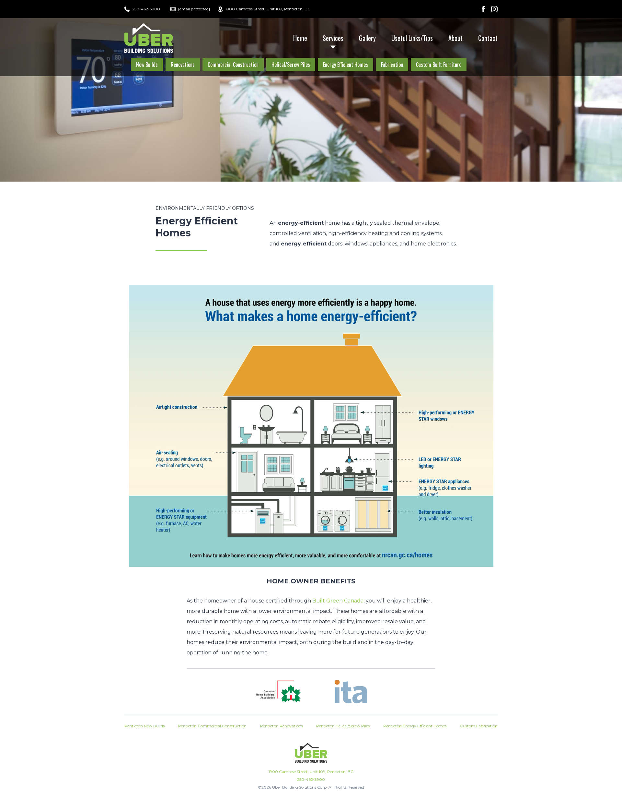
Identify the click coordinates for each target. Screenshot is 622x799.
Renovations (183, 64)
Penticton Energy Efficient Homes (414, 725)
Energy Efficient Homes (345, 64)
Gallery (367, 38)
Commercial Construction (233, 64)
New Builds (147, 64)
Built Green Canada (337, 601)
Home (300, 38)
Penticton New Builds (144, 725)
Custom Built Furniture (438, 64)
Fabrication (392, 64)
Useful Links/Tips (412, 38)
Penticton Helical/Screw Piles (343, 725)
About (455, 38)
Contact (488, 38)
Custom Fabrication (479, 725)
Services (333, 38)
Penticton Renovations (281, 725)
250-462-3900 (311, 779)
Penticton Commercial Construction (212, 725)
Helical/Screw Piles (290, 64)
